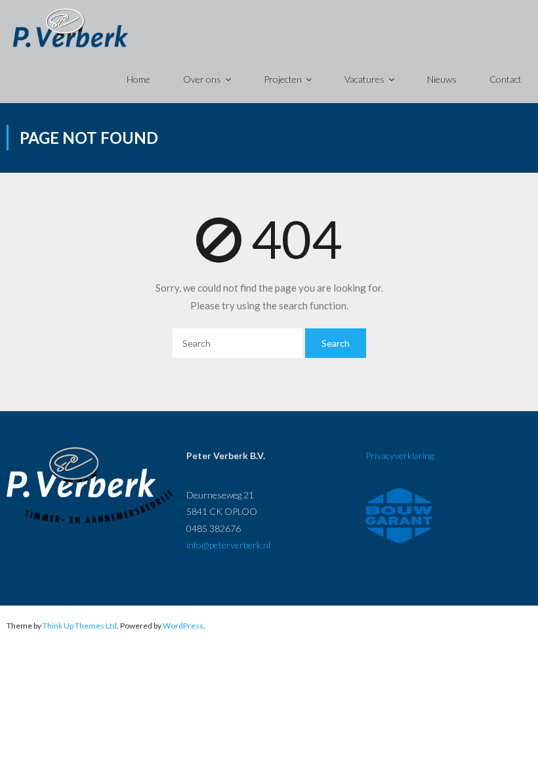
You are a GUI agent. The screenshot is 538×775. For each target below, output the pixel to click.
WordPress (183, 626)
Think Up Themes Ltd (80, 626)
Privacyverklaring (399, 455)
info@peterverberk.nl (228, 544)
